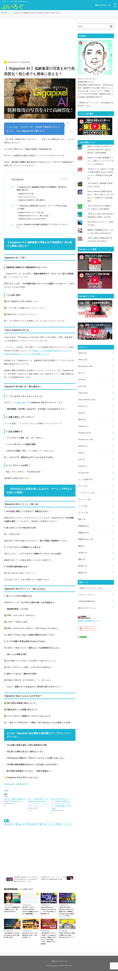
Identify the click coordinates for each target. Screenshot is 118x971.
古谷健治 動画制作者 (86, 601)
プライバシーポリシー (87, 594)
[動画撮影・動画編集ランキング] (84, 617)
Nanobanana (84, 432)
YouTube (83, 472)
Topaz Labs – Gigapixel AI (15, 783)
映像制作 (83, 532)
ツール (82, 506)
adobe (82, 353)
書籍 (81, 546)
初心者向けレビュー (47, 824)
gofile (81, 413)
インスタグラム (86, 492)
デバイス (83, 512)
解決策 (82, 572)
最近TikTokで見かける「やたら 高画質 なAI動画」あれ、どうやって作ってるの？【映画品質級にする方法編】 (61, 803)
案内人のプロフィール (103, 5)
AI (9, 13)
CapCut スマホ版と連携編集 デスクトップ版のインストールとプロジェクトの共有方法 (100, 160)
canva (82, 386)
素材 (82, 559)
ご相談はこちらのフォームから (90, 588)
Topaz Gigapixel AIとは (27, 197)
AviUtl (82, 379)
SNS (81, 452)
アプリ (82, 486)
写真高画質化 (33, 824)
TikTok (82, 466)
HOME (5, 13)
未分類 (82, 552)
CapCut (83, 393)
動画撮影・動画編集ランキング (88, 620)
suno (81, 459)
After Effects (85, 366)
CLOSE (64, 179)
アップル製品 (85, 479)
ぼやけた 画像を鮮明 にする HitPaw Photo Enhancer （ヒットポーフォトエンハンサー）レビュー (38, 802)
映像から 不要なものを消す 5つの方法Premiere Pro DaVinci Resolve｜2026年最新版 (99, 149)
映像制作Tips (85, 539)
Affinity (82, 359)
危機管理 (83, 526)
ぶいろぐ (13, 6)
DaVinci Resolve (87, 399)
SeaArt (82, 446)
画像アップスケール (64, 824)
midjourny (83, 426)
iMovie (82, 419)
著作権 (82, 566)
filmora (82, 406)
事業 (82, 519)
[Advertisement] (39, 39)
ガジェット (84, 499)
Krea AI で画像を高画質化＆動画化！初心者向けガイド (14, 800)
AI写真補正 (9, 824)
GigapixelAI (21, 824)
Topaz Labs (20, 402)
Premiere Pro (85, 439)
